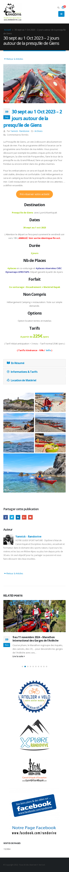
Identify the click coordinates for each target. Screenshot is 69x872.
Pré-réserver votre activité (34, 194)
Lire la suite (18, 656)
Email (30, 517)
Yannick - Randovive (20, 131)
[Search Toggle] (58, 7)
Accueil (7, 29)
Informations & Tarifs (24, 372)
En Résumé (17, 363)
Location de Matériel (23, 380)
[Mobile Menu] (61, 14)
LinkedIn (18, 517)
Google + (24, 517)
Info (48, 350)
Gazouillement (12, 517)
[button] (22, 666)
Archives (38, 131)
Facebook (5, 517)
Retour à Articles (14, 58)
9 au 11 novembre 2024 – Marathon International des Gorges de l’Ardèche (35, 638)
